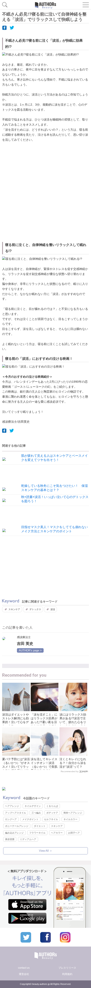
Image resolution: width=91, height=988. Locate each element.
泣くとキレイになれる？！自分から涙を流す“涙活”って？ (72, 762)
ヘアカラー (57, 832)
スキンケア (14, 609)
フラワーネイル (37, 832)
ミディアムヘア (28, 839)
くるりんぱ (52, 806)
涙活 (52, 609)
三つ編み (36, 812)
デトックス (35, 609)
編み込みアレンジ (14, 832)
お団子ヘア (74, 832)
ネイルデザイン (33, 806)
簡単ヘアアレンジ (72, 812)
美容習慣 (9, 839)
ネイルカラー (70, 819)
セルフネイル (51, 819)
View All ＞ (45, 850)
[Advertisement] (45, 192)
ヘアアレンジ (12, 806)
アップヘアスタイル (15, 812)
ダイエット (40, 826)
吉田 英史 (25, 643)
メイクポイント (30, 819)
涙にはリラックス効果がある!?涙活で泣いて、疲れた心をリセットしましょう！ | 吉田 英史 (72, 722)
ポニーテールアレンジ (16, 826)
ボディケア (52, 812)
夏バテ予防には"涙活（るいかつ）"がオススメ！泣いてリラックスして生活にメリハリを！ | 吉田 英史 (16, 766)
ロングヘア (11, 819)
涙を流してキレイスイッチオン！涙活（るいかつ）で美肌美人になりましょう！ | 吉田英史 (44, 766)
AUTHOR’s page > (30, 650)
